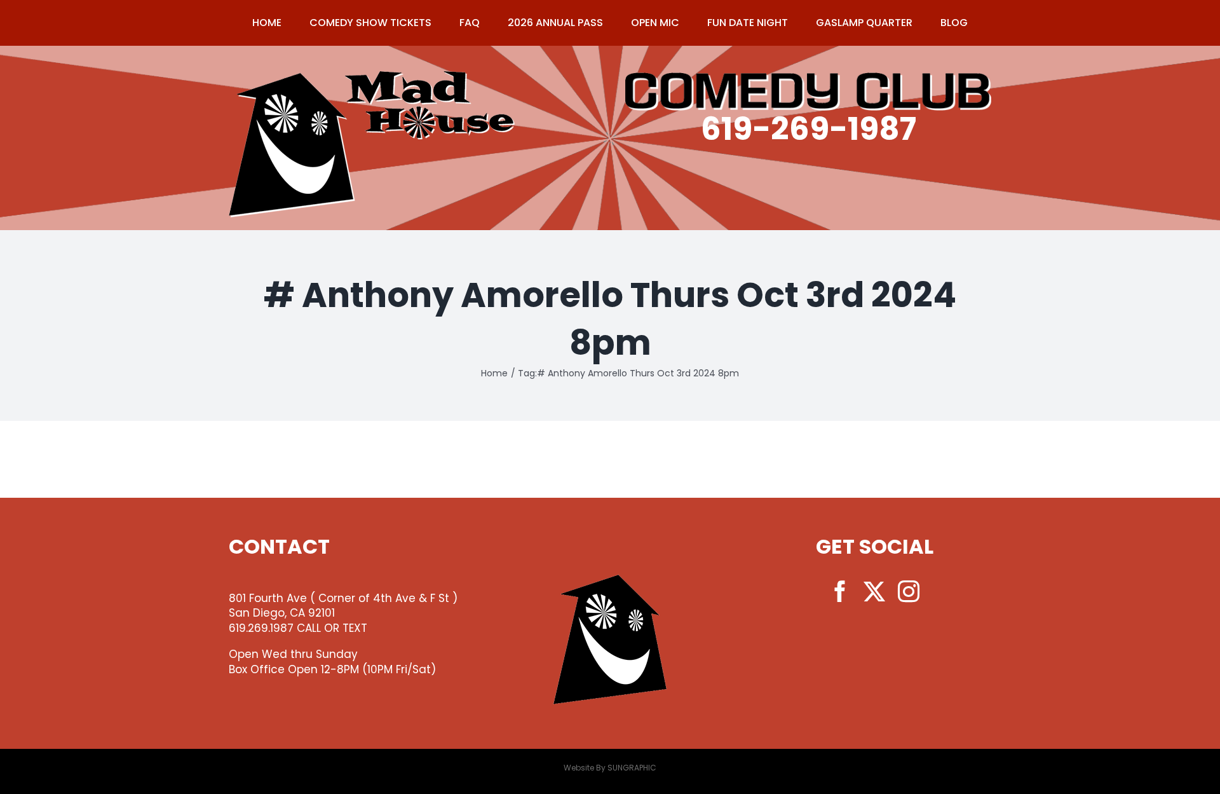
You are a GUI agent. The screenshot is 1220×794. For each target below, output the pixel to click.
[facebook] (840, 591)
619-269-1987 (808, 128)
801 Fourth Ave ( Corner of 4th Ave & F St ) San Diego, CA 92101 (343, 606)
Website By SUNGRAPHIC (610, 767)
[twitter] (874, 591)
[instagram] (908, 591)
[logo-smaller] (372, 76)
